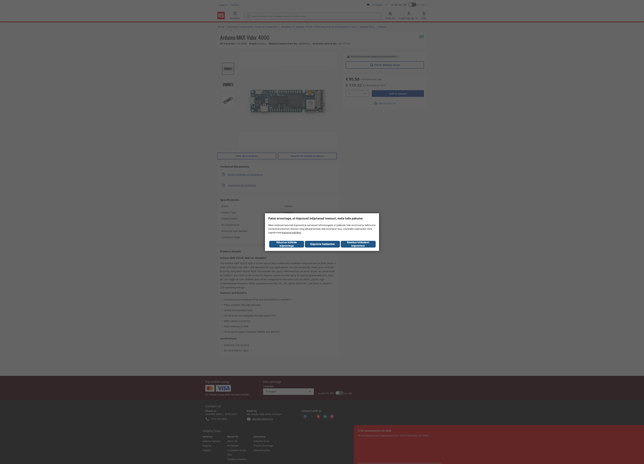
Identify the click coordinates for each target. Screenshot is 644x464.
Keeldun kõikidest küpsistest (358, 244)
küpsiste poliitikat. (292, 232)
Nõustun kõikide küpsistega (286, 244)
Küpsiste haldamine (322, 244)
